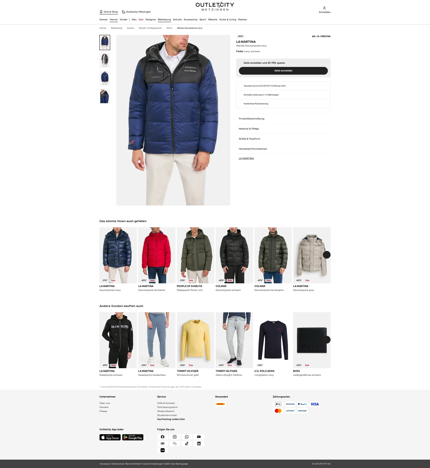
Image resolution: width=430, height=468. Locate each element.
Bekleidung (164, 19)
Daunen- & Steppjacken (150, 28)
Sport (203, 19)
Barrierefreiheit (133, 463)
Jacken (130, 28)
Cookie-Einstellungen (152, 463)
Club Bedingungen (179, 463)
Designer (150, 19)
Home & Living (227, 19)
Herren (102, 28)
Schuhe (177, 19)
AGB (166, 463)
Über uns (104, 403)
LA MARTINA (246, 42)
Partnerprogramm (167, 407)
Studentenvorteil (167, 415)
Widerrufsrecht (165, 411)
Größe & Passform (249, 138)
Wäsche (212, 19)
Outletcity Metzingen (215, 6)
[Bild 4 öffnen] (104, 96)
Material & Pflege (249, 128)
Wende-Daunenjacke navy (189, 28)
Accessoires (191, 19)
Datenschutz (118, 463)
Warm (169, 28)
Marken (242, 19)
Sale (141, 19)
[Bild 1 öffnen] (104, 42)
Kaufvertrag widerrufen (171, 419)
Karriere (103, 407)
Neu (134, 19)
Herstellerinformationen (253, 148)
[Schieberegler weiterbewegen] (327, 255)
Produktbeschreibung (251, 118)
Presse (103, 411)
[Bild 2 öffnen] (104, 60)
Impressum (104, 463)
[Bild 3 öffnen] (104, 78)
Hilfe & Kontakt (166, 403)
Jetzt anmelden (283, 70)
